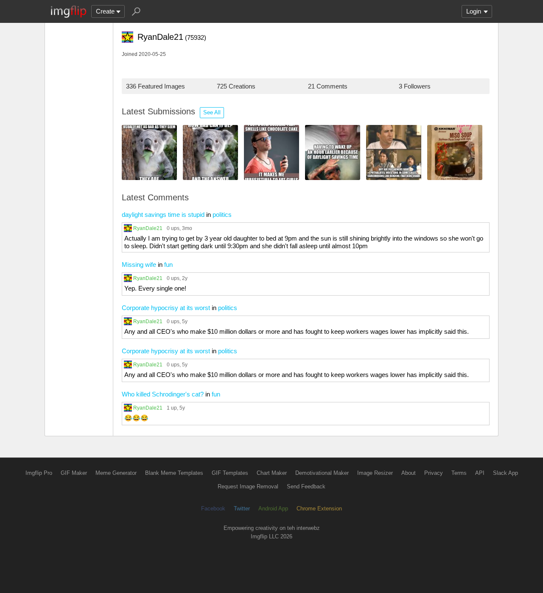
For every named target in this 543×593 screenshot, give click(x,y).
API (479, 473)
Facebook (213, 508)
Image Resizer (375, 473)
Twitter (242, 508)
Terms (459, 473)
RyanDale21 (147, 228)
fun (168, 264)
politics (222, 214)
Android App (273, 508)
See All (212, 112)
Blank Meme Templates (174, 473)
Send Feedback (306, 486)
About (408, 473)
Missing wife (139, 264)
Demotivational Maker (322, 473)
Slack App (505, 473)
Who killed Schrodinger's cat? (163, 394)
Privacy (433, 473)
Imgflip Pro (38, 473)
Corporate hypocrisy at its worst (166, 307)
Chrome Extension (319, 508)
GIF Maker (74, 473)
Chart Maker (272, 473)
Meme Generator (116, 473)
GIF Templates (230, 473)
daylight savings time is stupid (163, 214)
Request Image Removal (248, 486)
